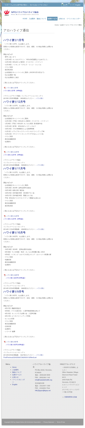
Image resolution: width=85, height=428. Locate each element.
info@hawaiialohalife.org (43, 380)
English (77, 5)
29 (24, 357)
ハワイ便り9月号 (13, 291)
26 (19, 357)
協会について (17, 372)
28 (22, 357)
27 (20, 357)
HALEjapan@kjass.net (43, 390)
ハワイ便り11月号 (14, 168)
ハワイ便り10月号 (14, 232)
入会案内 (15, 370)
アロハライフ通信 (76, 25)
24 (15, 357)
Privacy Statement (48, 422)
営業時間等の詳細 (70, 397)
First (5, 357)
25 (17, 357)
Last (35, 357)
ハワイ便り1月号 (13, 40)
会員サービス (17, 374)
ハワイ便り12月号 (14, 101)
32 (29, 357)
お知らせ (15, 377)
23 (13, 357)
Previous (10, 357)
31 (28, 357)
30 (26, 357)
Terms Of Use (61, 422)
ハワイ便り (39, 98)
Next (32, 357)
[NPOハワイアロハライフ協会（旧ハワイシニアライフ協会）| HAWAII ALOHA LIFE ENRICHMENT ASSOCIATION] (21, 12)
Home (57, 25)
